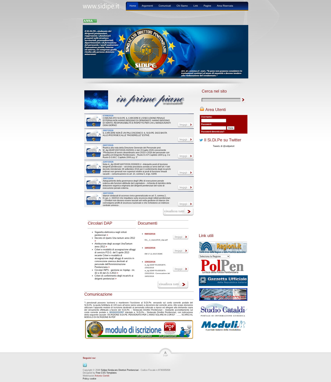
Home (132, 5)
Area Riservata (225, 5)
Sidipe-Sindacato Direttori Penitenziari (120, 370)
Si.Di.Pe (147, 302)
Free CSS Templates (106, 372)
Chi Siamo (182, 5)
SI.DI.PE (123, 315)
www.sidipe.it (102, 6)
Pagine (207, 5)
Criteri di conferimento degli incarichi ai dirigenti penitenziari (114, 277)
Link (195, 5)
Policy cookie (89, 378)
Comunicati (165, 5)
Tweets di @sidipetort (223, 146)
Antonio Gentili (102, 375)
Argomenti (147, 5)
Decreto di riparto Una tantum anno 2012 (115, 238)
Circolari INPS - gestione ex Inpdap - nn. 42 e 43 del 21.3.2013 (115, 271)
